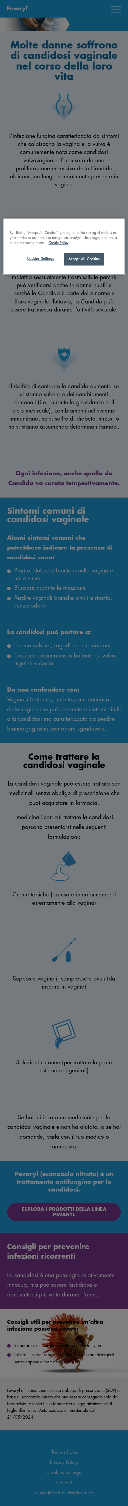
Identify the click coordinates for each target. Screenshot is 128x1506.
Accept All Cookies (84, 259)
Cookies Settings (40, 259)
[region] (64, 246)
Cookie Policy (58, 243)
